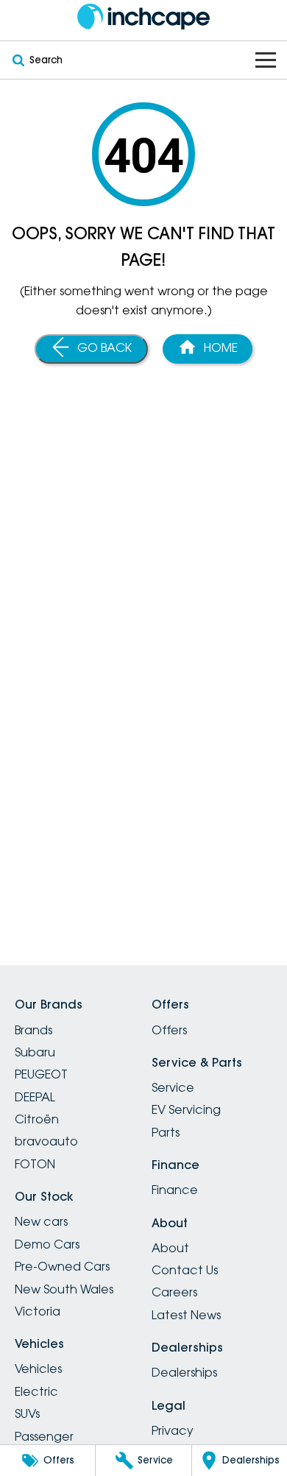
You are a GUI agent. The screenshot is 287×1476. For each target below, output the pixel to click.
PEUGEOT (41, 1074)
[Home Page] (143, 16)
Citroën (37, 1119)
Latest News (186, 1314)
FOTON (35, 1164)
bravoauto (46, 1141)
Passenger (44, 1436)
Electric (36, 1391)
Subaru (35, 1052)
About (170, 1247)
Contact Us (185, 1270)
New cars (41, 1221)
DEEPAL (35, 1097)
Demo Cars (47, 1244)
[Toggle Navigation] (265, 60)
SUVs (27, 1413)
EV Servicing (186, 1109)
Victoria (37, 1311)
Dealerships (184, 1372)
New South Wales (64, 1289)
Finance (175, 1189)
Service (173, 1087)
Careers (174, 1292)
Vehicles (38, 1368)
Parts (166, 1132)
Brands (33, 1030)
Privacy (173, 1430)
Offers (169, 1030)
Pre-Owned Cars (62, 1266)
